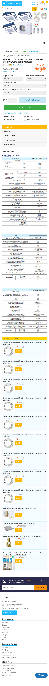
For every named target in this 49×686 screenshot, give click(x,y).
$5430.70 (12, 72)
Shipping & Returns (8, 652)
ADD (18, 351)
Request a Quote (9, 612)
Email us (30, 116)
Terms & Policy (7, 670)
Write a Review (18, 65)
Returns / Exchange (9, 673)
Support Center (32, 120)
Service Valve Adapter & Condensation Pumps (17, 90)
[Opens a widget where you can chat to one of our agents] (41, 679)
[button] (41, 9)
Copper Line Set (8, 76)
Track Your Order (8, 655)
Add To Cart (26, 107)
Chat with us (11, 116)
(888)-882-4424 (11, 120)
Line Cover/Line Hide (9, 83)
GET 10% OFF (41, 587)
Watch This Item (34, 100)
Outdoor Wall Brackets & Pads (35, 76)
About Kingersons (8, 668)
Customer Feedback (9, 657)
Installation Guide (8, 666)
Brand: (7, 65)
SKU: (4, 56)
